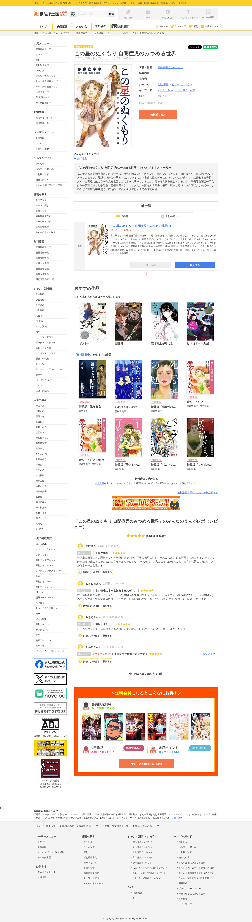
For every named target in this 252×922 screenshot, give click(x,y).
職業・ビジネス (43, 348)
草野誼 (39, 464)
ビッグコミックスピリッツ (49, 570)
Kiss (38, 576)
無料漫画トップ (43, 49)
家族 (192, 90)
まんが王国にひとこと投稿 (49, 185)
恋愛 (38, 332)
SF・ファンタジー (45, 380)
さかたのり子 (42, 470)
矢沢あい (40, 529)
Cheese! (40, 592)
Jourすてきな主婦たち (47, 608)
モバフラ (40, 645)
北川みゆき (41, 459)
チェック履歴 (42, 148)
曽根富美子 (41, 491)
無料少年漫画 (42, 274)
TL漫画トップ (42, 92)
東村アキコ (41, 513)
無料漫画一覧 (42, 252)
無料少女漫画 (42, 263)
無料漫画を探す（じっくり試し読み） (197, 492)
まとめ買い (171, 216)
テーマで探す (42, 205)
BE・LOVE (41, 544)
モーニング (41, 613)
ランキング (180, 26)
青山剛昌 (40, 405)
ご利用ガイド (42, 174)
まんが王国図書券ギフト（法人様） (196, 873)
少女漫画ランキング (142, 852)
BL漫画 (39, 321)
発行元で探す (42, 227)
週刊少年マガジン (44, 581)
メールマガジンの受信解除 (50, 852)
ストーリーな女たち (46, 549)
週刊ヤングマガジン (46, 560)
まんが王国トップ (46, 826)
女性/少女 (81, 26)
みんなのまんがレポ (46, 232)
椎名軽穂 (40, 475)
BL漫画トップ (42, 97)
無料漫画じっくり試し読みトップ (80, 826)
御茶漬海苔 (41, 443)
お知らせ (40, 163)
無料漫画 (123, 26)
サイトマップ (185, 904)
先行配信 (62, 26)
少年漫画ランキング (142, 862)
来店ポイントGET (44, 117)
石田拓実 (40, 422)
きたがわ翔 (41, 454)
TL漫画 (39, 315)
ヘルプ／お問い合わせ (47, 169)
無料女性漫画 (42, 258)
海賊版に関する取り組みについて (50, 736)
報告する (107, 572)
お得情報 (41, 877)
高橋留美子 (41, 502)
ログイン (40, 143)
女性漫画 (40, 294)
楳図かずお (41, 432)
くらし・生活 (165, 90)
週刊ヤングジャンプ (46, 587)
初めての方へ (42, 179)
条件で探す (41, 200)
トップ (43, 26)
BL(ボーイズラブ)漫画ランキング (148, 873)
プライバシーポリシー (190, 888)
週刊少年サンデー (44, 624)
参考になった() (91, 572)
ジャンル (163, 26)
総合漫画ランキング (142, 842)
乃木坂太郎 (41, 507)
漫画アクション (43, 640)
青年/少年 (100, 26)
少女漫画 (40, 299)
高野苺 (39, 497)
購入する (195, 265)
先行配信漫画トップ (46, 76)
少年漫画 (40, 310)
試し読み (151, 265)
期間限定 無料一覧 (45, 279)
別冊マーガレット (44, 597)
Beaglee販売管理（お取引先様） (195, 878)
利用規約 (183, 883)
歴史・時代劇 (42, 358)
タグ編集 (82, 158)
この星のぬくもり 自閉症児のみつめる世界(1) (141, 225)
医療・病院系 (42, 390)
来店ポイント (211, 26)
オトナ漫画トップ (44, 102)
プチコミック (42, 554)
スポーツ (40, 364)
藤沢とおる (41, 518)
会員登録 (40, 138)
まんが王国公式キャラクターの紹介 (196, 868)
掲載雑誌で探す (43, 216)
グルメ (39, 385)
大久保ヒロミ (42, 438)
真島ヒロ (40, 523)
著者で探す (41, 211)
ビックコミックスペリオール (50, 651)
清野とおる (41, 486)
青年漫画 (40, 305)
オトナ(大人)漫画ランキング (146, 878)
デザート (40, 635)
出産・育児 (181, 90)
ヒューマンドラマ (44, 337)
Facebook (137, 893)
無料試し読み (158, 114)
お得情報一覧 (42, 123)
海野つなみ (41, 427)
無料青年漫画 (42, 268)
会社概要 (183, 899)
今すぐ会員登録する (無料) (146, 763)
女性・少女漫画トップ (47, 81)
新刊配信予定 (42, 65)
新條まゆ (40, 480)
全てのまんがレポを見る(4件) (146, 673)
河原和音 (40, 448)
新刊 (196, 26)
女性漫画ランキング (142, 847)
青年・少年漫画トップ (47, 86)
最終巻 (124, 216)
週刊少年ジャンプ (44, 565)
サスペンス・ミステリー (48, 353)
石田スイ (40, 416)
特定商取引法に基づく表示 (192, 893)
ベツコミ (40, 603)
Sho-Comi (41, 619)
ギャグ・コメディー (46, 342)
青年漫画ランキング (142, 857)
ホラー (39, 374)
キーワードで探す (44, 221)
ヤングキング (42, 629)
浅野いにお (41, 411)
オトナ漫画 (41, 326)
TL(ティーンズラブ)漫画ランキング (150, 868)
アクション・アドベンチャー (50, 369)
